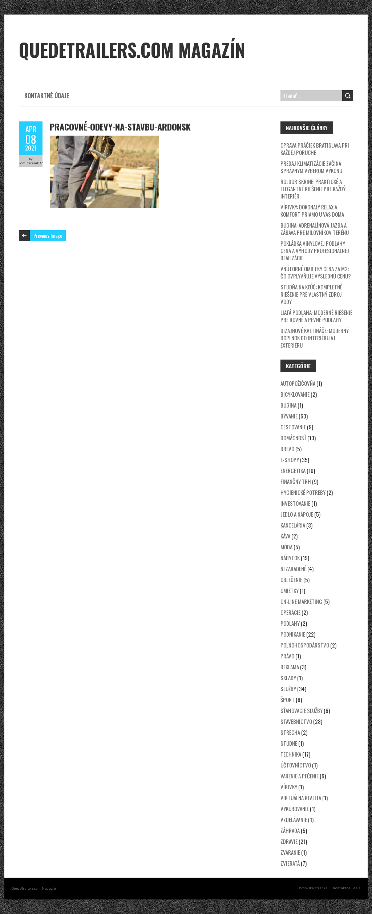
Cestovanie (293, 427)
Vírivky (288, 787)
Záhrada (290, 830)
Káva (285, 536)
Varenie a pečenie (299, 776)
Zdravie (289, 841)
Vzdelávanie (293, 819)
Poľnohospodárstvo (304, 645)
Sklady (288, 678)
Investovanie (295, 503)
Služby (288, 689)
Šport (287, 699)
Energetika (293, 470)
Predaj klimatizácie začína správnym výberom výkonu (311, 167)
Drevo (287, 449)
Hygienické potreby (303, 492)
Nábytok (290, 558)
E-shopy (289, 460)
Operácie (290, 612)
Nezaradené (293, 569)
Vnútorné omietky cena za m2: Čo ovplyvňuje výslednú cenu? (315, 272)
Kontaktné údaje (46, 95)
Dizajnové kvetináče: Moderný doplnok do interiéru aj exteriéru (314, 337)
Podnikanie (292, 634)
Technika (290, 754)
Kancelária (292, 525)
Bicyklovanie (295, 394)
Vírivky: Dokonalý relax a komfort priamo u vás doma (312, 210)
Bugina (288, 405)
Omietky (289, 590)
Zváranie (290, 852)
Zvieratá (290, 863)
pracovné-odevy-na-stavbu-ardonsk (120, 126)
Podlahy (290, 623)
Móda (286, 547)
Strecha (290, 732)
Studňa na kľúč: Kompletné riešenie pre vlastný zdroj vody (311, 294)
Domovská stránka (313, 888)
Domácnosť (293, 438)
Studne (288, 743)
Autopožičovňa (297, 383)
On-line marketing (301, 601)
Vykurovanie (294, 809)
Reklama (289, 667)
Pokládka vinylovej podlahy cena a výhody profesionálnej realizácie (314, 250)
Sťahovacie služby (301, 710)
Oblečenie (291, 580)
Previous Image (47, 235)
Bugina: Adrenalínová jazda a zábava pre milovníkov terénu (314, 228)
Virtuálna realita (300, 798)
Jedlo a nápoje (296, 514)
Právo (287, 656)
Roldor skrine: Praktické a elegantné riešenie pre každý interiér (312, 188)
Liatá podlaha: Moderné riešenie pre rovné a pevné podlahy (316, 316)
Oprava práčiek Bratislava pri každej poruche (314, 148)
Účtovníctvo (295, 765)
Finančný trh (295, 481)
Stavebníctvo (296, 721)
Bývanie (289, 416)
